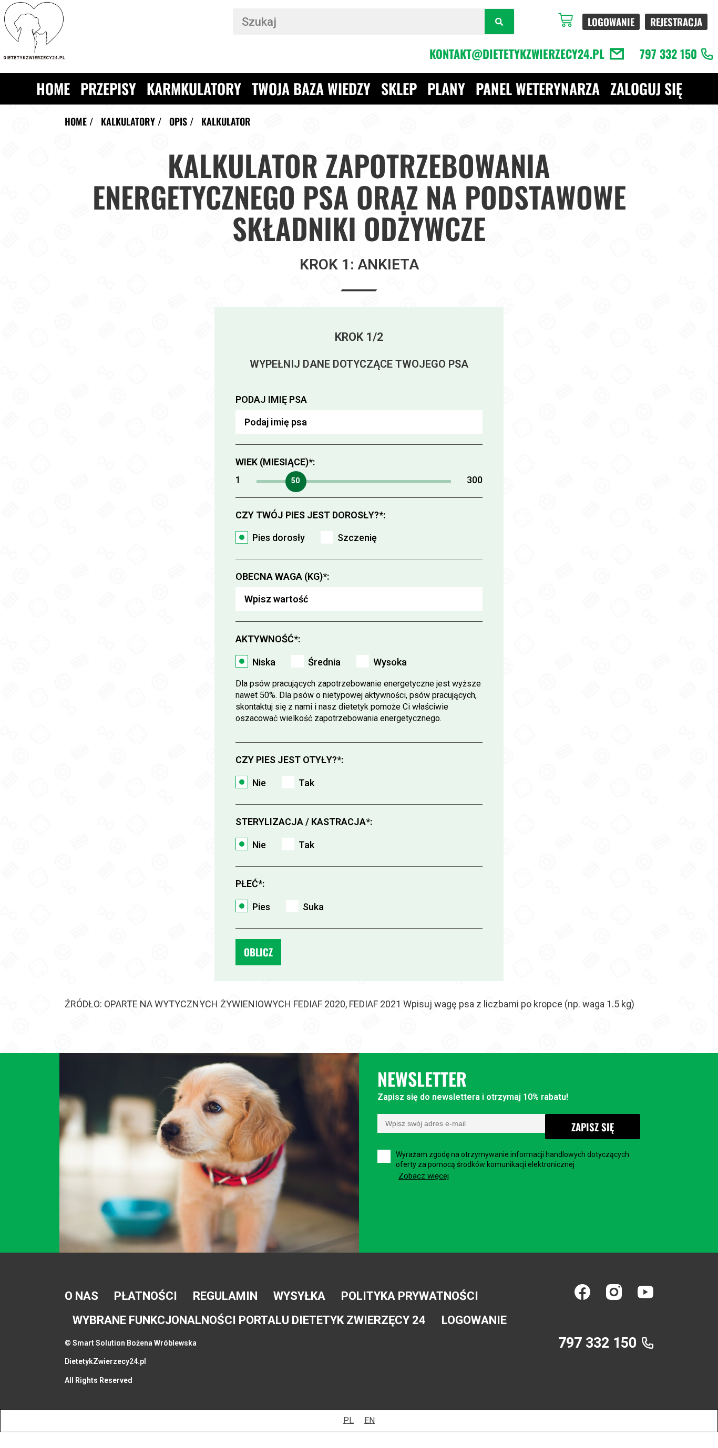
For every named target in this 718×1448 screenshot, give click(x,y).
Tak (306, 782)
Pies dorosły (278, 537)
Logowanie (474, 1320)
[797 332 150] (707, 54)
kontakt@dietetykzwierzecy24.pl (516, 53)
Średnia (324, 662)
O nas (81, 1296)
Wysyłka (299, 1296)
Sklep (399, 88)
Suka (313, 906)
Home (53, 88)
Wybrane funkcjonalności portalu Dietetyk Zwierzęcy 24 (249, 1320)
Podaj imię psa (271, 399)
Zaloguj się (646, 88)
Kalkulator (226, 121)
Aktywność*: (267, 638)
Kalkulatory (128, 121)
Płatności (145, 1296)
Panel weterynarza (538, 88)
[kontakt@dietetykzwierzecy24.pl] (617, 54)
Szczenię (357, 537)
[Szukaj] (499, 21)
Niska (263, 662)
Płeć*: (249, 883)
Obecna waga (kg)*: (282, 576)
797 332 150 (668, 53)
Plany (446, 88)
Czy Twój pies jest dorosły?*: (310, 514)
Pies (261, 906)
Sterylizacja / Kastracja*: (303, 821)
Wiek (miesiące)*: (275, 461)
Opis (178, 121)
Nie (259, 782)
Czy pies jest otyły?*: (289, 759)
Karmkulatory (194, 88)
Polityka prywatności (409, 1296)
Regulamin (225, 1296)
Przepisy (108, 88)
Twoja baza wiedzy (311, 88)
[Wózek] (570, 20)
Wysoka (390, 662)
